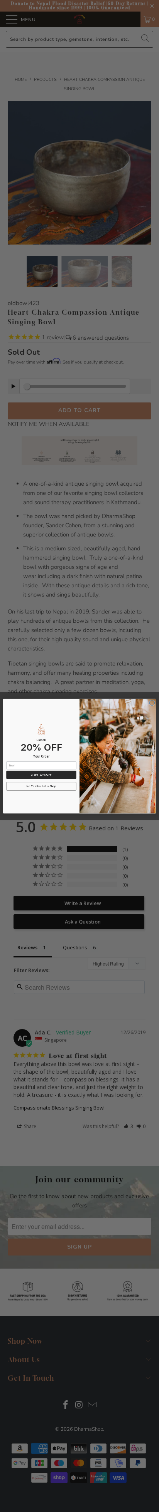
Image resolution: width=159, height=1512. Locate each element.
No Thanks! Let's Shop (41, 786)
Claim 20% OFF (41, 774)
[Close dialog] (152, 702)
